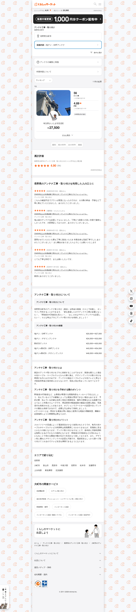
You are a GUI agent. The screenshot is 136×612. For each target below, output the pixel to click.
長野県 (37, 460)
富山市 (46, 465)
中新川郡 (64, 465)
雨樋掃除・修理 (42, 507)
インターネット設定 (61, 507)
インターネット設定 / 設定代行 (79, 515)
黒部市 (54, 465)
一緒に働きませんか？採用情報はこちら (4, 594)
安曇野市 (92, 465)
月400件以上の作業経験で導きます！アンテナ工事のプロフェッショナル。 (61, 194)
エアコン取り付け (57, 491)
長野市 (74, 465)
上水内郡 (38, 470)
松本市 (83, 465)
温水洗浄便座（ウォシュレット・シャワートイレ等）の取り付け (60, 499)
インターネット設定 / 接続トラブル (49, 515)
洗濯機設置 (40, 491)
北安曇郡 (59, 470)
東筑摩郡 (48, 470)
